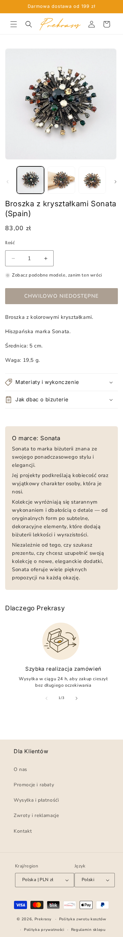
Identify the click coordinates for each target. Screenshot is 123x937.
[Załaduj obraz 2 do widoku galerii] (61, 180)
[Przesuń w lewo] (7, 181)
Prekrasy (43, 919)
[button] (13, 24)
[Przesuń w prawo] (115, 181)
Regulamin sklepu (88, 929)
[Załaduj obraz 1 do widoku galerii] (30, 180)
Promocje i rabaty (34, 785)
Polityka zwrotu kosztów (82, 919)
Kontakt (23, 831)
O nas (20, 769)
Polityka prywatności (44, 929)
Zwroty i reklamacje (36, 815)
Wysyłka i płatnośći (36, 800)
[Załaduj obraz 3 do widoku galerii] (92, 180)
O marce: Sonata (36, 438)
